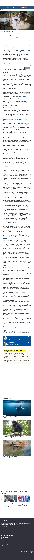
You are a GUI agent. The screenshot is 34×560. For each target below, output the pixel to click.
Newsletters (2, 539)
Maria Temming (5, 417)
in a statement (23, 96)
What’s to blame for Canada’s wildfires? (10, 456)
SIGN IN (30, 9)
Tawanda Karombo (6, 437)
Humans (19, 501)
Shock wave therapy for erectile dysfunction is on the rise (9, 504)
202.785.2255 (31, 552)
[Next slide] (32, 499)
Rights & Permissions (4, 540)
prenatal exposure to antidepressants (17, 293)
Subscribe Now (24, 7)
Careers (2, 548)
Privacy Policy (17, 69)
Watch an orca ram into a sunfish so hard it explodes (12, 416)
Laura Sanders (15, 44)
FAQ (1, 538)
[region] (17, 502)
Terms (14, 69)
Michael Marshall (20, 505)
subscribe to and (16, 360)
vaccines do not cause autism (9, 297)
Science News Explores (5, 526)
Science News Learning (5, 527)
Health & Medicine (6, 501)
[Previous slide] (1, 499)
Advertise (2, 541)
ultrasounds (28, 293)
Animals (4, 415)
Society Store (3, 546)
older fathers (15, 213)
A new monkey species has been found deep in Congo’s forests (14, 436)
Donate (2, 547)
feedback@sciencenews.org (9, 327)
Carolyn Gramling (6, 457)
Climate (4, 455)
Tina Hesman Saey (7, 44)
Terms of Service (27, 553)
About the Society (3, 545)
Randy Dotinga (6, 506)
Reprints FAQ (18, 327)
